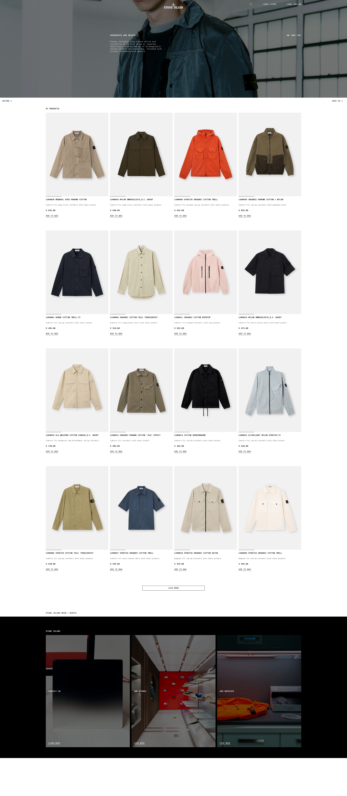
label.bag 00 (294, 4)
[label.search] (251, 4)
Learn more (54, 743)
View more (139, 743)
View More (225, 743)
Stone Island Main (56, 613)
